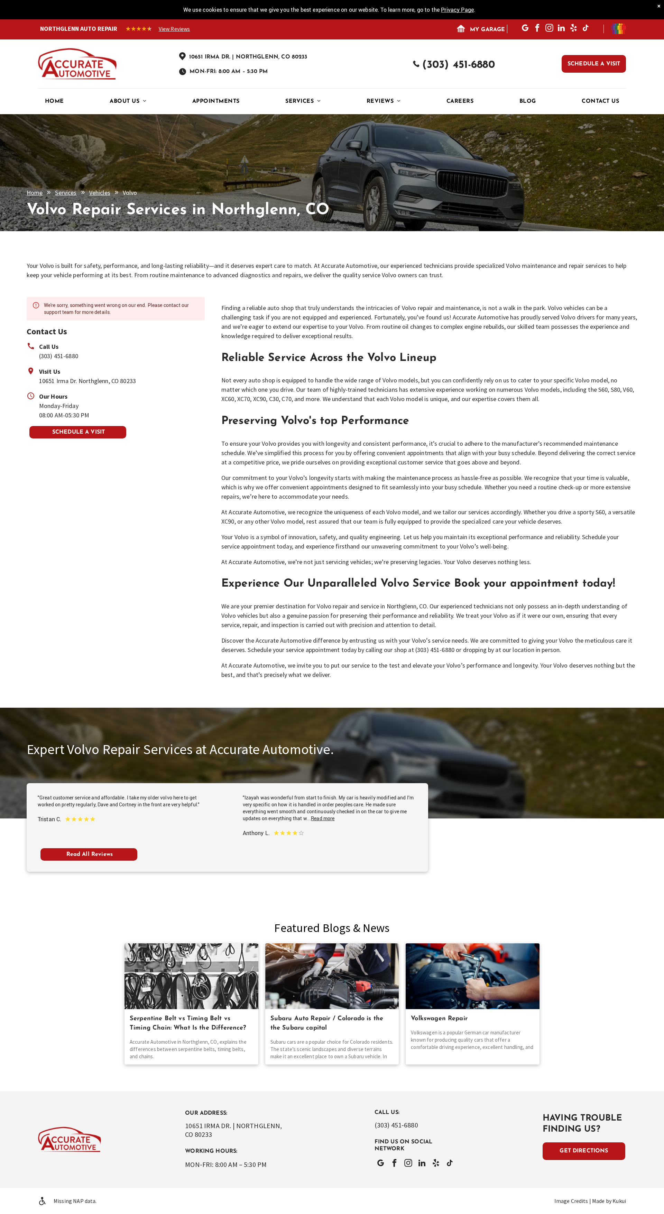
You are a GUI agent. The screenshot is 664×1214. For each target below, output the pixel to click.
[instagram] (549, 29)
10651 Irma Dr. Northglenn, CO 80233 (87, 381)
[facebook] (537, 29)
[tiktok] (586, 29)
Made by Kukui (609, 1200)
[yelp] (574, 29)
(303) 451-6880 (58, 356)
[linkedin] (561, 29)
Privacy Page (457, 9)
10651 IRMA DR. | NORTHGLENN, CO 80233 (248, 57)
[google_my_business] (525, 29)
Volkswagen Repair (439, 1019)
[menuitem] (54, 101)
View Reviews (174, 28)
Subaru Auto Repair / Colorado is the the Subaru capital (326, 1023)
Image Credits (571, 1200)
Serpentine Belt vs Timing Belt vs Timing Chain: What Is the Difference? (188, 1023)
